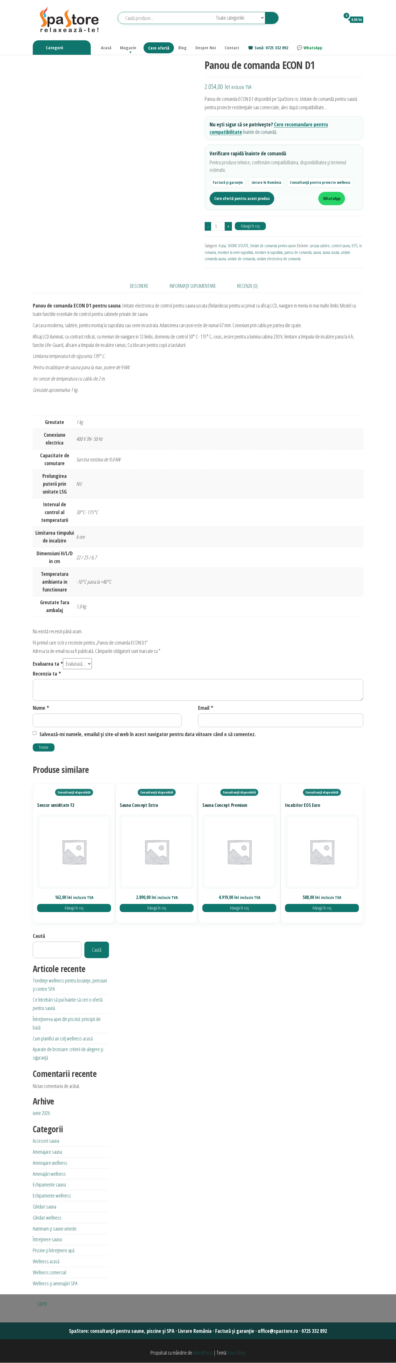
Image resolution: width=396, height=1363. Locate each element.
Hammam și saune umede (55, 1228)
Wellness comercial (49, 1272)
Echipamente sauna (49, 1184)
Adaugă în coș (250, 226)
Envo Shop (237, 1352)
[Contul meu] (333, 19)
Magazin (128, 47)
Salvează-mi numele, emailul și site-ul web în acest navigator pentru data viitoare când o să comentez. (147, 734)
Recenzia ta (47, 673)
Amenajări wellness (49, 1173)
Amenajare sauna (47, 1151)
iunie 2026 (41, 1112)
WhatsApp (313, 47)
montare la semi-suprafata (235, 252)
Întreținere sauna (47, 1239)
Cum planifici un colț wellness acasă (63, 1038)
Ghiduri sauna (44, 1206)
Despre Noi (205, 47)
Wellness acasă (46, 1261)
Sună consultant (296, 198)
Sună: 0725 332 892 (271, 47)
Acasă (106, 47)
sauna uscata (331, 252)
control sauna (340, 245)
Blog (182, 47)
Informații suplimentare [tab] (193, 285)
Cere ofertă (158, 48)
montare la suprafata (269, 252)
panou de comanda (298, 252)
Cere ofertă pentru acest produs (242, 198)
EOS (354, 245)
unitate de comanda (241, 258)
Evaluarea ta (48, 663)
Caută (39, 935)
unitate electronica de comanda (279, 258)
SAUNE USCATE (238, 245)
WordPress (203, 1352)
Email (205, 707)
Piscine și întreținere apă (54, 1250)
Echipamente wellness (52, 1195)
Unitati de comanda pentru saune (273, 245)
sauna (317, 252)
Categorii (54, 47)
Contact (232, 47)
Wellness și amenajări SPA (55, 1283)
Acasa (222, 245)
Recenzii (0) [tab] (247, 285)
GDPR (42, 1303)
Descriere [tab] (139, 285)
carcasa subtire (320, 245)
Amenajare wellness (50, 1162)
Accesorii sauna (46, 1140)
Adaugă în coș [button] (74, 908)
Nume (41, 707)
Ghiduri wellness (47, 1217)
